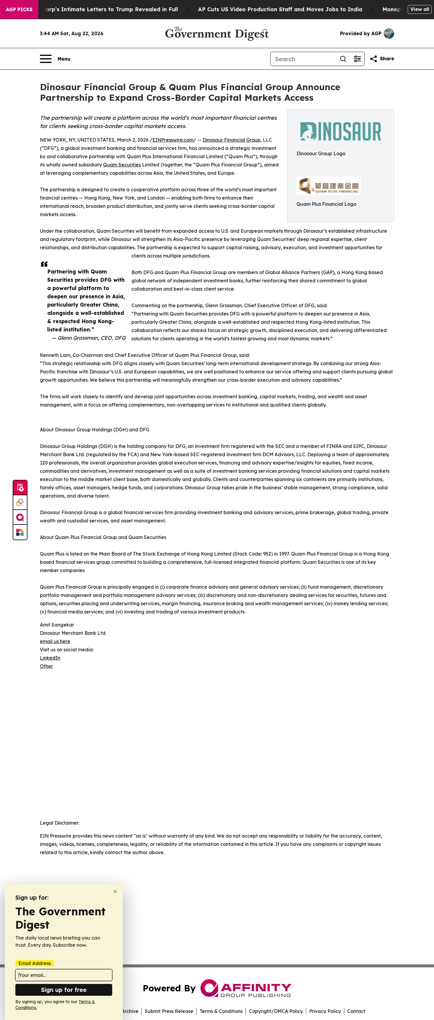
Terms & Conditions (221, 1011)
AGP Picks (19, 9)
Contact (356, 1011)
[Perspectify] (20, 502)
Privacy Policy (325, 1011)
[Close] (115, 891)
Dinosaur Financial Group (231, 140)
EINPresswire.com (172, 140)
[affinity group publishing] (20, 517)
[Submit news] (20, 487)
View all (419, 9)
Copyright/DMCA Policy (276, 1011)
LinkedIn (50, 658)
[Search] (343, 59)
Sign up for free (64, 989)
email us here (55, 641)
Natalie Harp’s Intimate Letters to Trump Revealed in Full (99, 9)
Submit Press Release (169, 1011)
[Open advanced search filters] (357, 59)
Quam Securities (122, 165)
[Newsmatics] (20, 532)
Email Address (34, 963)
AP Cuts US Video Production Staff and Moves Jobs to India (280, 9)
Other (46, 666)
